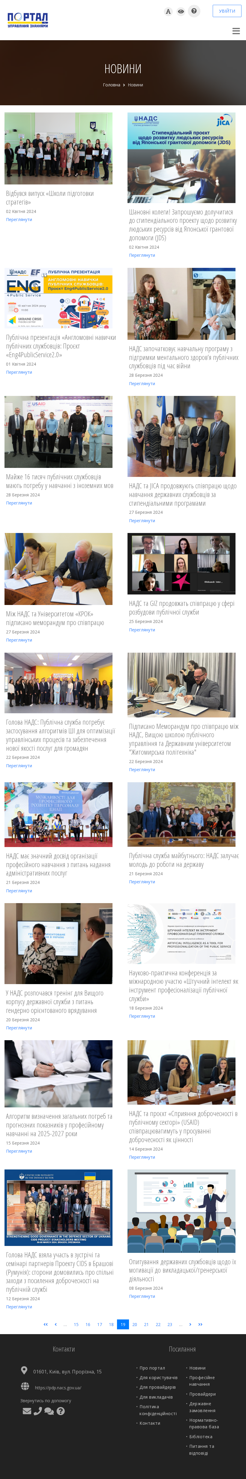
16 (88, 1324)
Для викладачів (156, 1397)
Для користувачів (159, 1377)
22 (158, 1324)
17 (99, 1324)
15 (76, 1324)
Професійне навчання (202, 1381)
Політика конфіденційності (158, 1410)
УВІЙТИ (227, 11)
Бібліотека (200, 1436)
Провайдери (202, 1394)
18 (111, 1324)
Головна (111, 85)
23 (169, 1324)
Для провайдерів (158, 1387)
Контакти (150, 1423)
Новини (197, 1368)
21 (146, 1324)
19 (123, 1324)
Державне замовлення (202, 1407)
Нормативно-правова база (204, 1423)
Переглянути (19, 219)
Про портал (152, 1368)
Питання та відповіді (201, 1449)
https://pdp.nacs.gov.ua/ (58, 1388)
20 (134, 1324)
